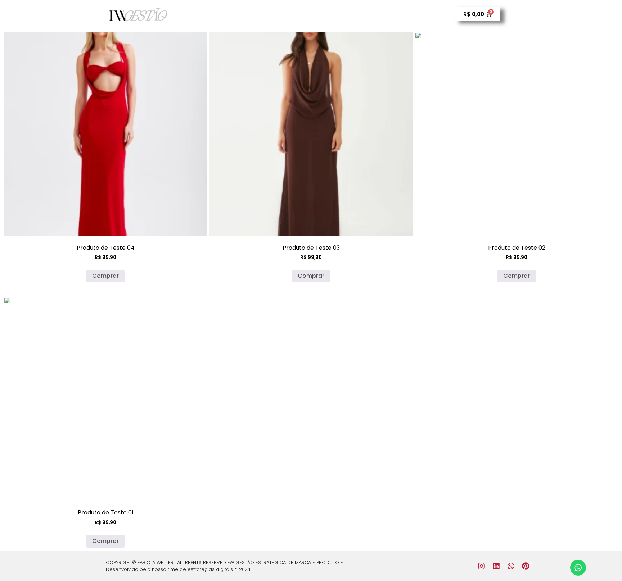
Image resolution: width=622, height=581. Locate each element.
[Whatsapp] (511, 566)
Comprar (105, 276)
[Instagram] (481, 566)
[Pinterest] (525, 566)
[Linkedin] (496, 566)
